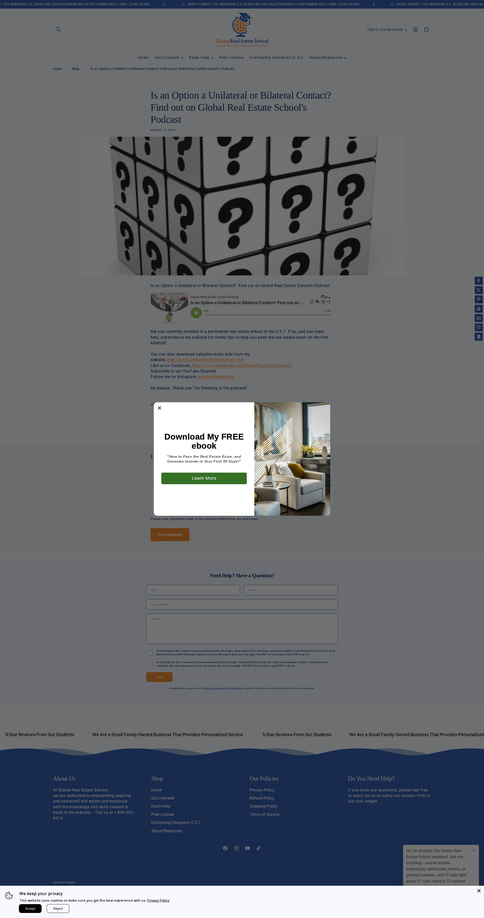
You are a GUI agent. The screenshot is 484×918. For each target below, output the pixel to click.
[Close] (478, 890)
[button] (160, 408)
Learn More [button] (204, 478)
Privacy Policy (158, 900)
